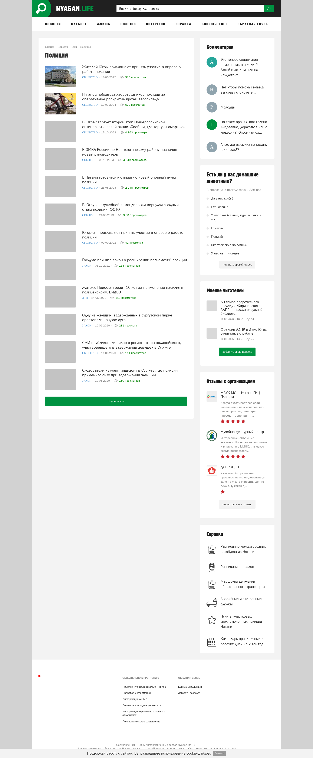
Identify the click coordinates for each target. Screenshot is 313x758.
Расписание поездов (237, 567)
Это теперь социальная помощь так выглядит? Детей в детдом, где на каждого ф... (239, 67)
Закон (87, 265)
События (89, 160)
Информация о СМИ (134, 699)
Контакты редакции (190, 686)
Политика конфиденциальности (141, 705)
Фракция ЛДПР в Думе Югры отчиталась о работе (244, 331)
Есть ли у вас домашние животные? (232, 178)
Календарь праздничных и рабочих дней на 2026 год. (242, 641)
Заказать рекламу (189, 693)
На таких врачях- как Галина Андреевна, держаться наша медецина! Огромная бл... (244, 127)
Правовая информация (136, 693)
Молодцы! (229, 107)
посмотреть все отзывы (237, 504)
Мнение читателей (225, 291)
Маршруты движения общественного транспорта (243, 584)
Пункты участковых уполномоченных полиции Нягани (241, 621)
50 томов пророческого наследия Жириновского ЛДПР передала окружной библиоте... (242, 307)
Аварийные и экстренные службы (241, 601)
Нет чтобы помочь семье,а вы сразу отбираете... (242, 89)
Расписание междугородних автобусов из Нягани (243, 549)
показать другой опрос (237, 264)
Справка (215, 534)
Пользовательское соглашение (141, 721)
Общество (90, 77)
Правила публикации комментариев (144, 686)
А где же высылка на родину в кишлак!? (244, 147)
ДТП (85, 297)
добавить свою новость (237, 351)
